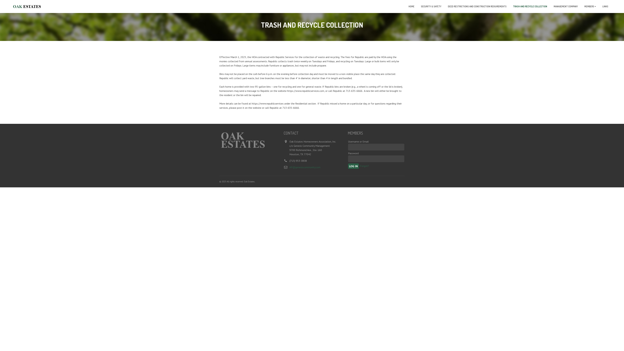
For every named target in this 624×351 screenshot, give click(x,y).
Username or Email (358, 141)
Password (353, 153)
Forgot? (364, 165)
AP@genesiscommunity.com (304, 167)
